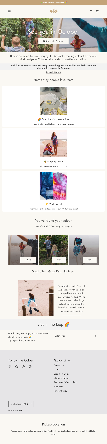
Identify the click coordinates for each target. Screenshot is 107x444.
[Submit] (96, 336)
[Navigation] (9, 11)
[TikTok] (30, 367)
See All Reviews (53, 71)
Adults (28, 259)
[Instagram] (17, 367)
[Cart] (97, 11)
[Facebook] (10, 367)
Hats (89, 259)
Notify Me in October (53, 41)
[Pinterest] (23, 367)
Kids (59, 259)
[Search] (91, 11)
